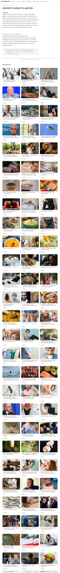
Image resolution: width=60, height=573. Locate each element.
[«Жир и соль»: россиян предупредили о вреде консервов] (11, 542)
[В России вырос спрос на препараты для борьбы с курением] (30, 430)
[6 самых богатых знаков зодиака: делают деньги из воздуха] (11, 114)
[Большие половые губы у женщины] (30, 76)
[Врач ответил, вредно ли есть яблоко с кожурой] (11, 207)
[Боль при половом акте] (49, 95)
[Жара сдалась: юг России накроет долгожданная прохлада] (11, 524)
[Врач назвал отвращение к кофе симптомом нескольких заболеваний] (49, 356)
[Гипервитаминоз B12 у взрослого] (49, 263)
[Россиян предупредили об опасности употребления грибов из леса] (30, 281)
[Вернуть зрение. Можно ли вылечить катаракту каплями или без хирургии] (49, 468)
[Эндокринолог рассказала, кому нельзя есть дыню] (49, 244)
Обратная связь (41, 572)
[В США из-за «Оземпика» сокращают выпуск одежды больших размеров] (11, 356)
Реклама (9, 572)
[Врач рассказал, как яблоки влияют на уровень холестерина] (30, 95)
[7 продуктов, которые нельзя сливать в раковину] (11, 225)
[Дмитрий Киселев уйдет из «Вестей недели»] (11, 95)
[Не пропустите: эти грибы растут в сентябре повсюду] (30, 524)
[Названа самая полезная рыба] (11, 505)
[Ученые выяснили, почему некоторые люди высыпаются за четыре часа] (11, 393)
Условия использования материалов (31, 572)
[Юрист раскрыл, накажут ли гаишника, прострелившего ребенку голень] (11, 468)
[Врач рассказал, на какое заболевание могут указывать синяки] (49, 76)
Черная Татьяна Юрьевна (14, 34)
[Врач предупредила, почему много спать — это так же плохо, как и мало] (30, 207)
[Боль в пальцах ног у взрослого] (30, 319)
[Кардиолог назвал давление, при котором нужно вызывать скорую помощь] (30, 468)
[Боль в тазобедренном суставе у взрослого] (49, 225)
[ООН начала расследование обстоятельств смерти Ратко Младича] (30, 486)
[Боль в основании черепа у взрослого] (30, 561)
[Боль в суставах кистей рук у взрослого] (30, 188)
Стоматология (12, 4)
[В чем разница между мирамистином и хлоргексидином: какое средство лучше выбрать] (11, 300)
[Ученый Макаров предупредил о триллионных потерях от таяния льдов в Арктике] (11, 375)
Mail (2, 572)
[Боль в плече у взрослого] (49, 542)
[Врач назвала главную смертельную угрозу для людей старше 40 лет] (49, 375)
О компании (6, 572)
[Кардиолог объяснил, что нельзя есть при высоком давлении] (49, 151)
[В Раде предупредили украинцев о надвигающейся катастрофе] (49, 132)
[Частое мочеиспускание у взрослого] (30, 412)
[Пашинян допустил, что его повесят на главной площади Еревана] (11, 412)
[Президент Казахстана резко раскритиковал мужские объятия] (11, 132)
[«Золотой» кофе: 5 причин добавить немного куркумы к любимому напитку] (11, 319)
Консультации (5, 4)
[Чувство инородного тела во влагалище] (49, 170)
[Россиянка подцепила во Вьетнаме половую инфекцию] (30, 132)
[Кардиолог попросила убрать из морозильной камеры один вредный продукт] (49, 114)
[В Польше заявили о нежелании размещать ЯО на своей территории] (30, 542)
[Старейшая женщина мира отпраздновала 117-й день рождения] (30, 393)
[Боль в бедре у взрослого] (49, 207)
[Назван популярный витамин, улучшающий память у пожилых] (11, 151)
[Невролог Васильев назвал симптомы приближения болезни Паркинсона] (49, 337)
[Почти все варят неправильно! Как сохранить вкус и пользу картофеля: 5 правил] (30, 225)
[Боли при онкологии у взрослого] (49, 412)
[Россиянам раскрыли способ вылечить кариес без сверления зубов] (49, 486)
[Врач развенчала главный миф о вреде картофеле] (30, 263)
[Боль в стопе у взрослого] (49, 393)
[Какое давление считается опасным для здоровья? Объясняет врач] (11, 76)
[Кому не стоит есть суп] (11, 244)
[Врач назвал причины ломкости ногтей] (11, 430)
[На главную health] (6, 1)
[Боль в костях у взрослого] (11, 337)
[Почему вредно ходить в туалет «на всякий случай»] (30, 244)
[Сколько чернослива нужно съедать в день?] (11, 188)
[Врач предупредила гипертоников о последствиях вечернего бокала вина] (49, 319)
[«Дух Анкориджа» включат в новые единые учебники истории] (49, 505)
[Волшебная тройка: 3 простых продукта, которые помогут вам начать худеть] (49, 300)
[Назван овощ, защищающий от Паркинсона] (49, 561)
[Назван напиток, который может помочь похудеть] (30, 151)
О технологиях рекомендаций (50, 572)
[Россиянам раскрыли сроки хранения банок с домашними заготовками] (30, 375)
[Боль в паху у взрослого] (30, 337)
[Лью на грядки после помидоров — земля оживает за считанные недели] (30, 449)
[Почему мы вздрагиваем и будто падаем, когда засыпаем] (49, 524)
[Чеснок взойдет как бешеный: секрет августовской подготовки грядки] (49, 449)
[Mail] (2, 1)
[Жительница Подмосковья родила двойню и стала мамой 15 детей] (11, 486)
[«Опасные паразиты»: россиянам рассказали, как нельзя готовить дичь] (11, 170)
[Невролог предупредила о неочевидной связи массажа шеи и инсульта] (30, 505)
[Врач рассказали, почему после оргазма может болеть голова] (30, 170)
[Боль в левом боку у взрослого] (11, 263)
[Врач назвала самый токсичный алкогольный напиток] (11, 449)
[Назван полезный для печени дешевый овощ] (49, 188)
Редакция (23, 572)
